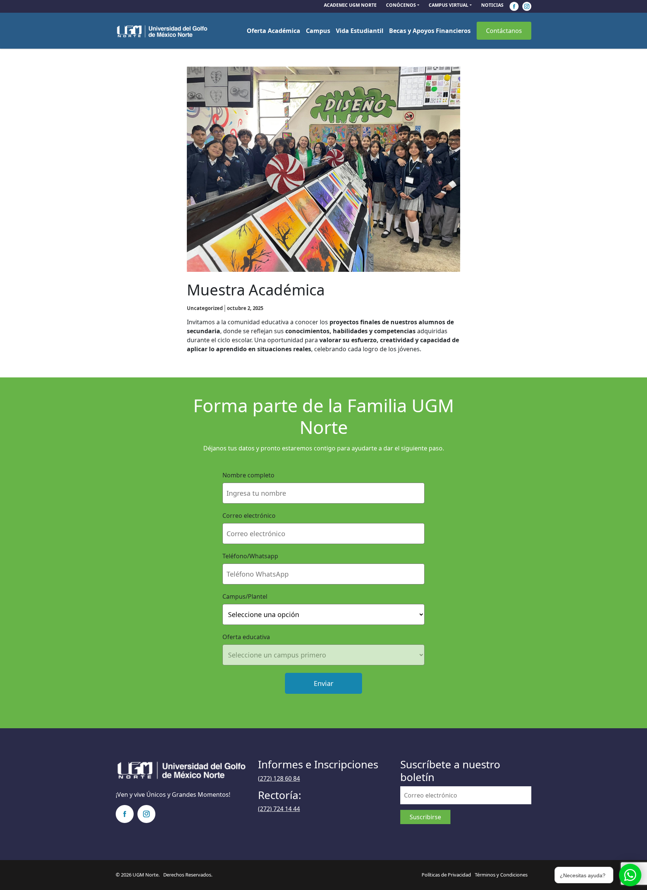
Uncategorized (205, 308)
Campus (318, 31)
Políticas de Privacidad (446, 874)
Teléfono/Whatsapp (250, 556)
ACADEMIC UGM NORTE (350, 5)
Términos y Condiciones (501, 874)
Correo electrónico (249, 515)
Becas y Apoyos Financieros (430, 31)
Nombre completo (248, 475)
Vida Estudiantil (359, 31)
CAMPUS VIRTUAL (448, 5)
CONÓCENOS (401, 5)
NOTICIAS (492, 5)
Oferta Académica (273, 31)
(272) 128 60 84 (279, 778)
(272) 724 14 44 (279, 809)
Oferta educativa (246, 637)
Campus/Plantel (244, 596)
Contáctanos (504, 31)
